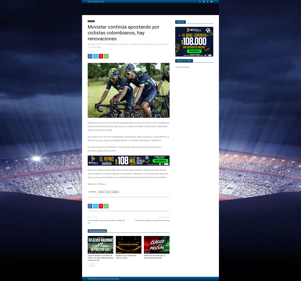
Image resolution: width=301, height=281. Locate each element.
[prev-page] (89, 264)
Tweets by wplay (182, 67)
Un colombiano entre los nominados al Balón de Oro (106, 221)
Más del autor (113, 231)
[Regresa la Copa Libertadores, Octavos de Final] (128, 245)
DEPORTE (91, 21)
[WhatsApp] (106, 56)
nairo (108, 192)
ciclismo (101, 192)
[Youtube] (211, 1)
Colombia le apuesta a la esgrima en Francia (152, 220)
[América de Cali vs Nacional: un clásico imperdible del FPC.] (157, 245)
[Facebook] (200, 1)
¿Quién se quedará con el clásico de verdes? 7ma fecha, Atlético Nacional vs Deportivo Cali (100, 258)
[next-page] (92, 264)
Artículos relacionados (97, 231)
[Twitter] (207, 1)
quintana (115, 192)
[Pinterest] (101, 56)
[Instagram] (204, 1)
